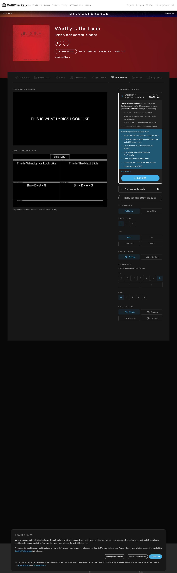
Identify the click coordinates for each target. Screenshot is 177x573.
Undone (91, 35)
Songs (46, 5)
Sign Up (130, 5)
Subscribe (140, 178)
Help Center (164, 5)
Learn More (125, 171)
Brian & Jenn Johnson (69, 35)
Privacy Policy (40, 565)
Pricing (65, 5)
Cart (151, 5)
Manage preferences (114, 556)
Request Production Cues (140, 198)
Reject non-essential (137, 556)
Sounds (55, 5)
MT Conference (76, 5)
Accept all (155, 556)
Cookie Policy (24, 565)
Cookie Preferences (23, 551)
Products (36, 5)
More (87, 5)
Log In (141, 5)
